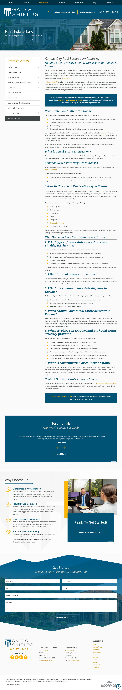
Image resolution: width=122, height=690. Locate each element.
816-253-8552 (69, 650)
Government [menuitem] (12, 98)
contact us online (76, 100)
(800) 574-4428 (63, 100)
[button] (118, 686)
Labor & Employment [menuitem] (16, 108)
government (66, 78)
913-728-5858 (43, 650)
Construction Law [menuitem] (14, 72)
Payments (96, 667)
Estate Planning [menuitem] (13, 77)
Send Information (61, 618)
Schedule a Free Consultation (90, 532)
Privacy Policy (97, 665)
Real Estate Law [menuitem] (14, 118)
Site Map (95, 662)
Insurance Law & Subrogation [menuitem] (19, 103)
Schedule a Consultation (64, 12)
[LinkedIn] (21, 657)
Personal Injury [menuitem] (13, 113)
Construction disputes (57, 223)
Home (94, 645)
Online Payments (87, 12)
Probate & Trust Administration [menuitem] (19, 82)
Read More (61, 454)
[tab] (38, 67)
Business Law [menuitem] (13, 67)
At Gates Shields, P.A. (51, 82)
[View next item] (65, 447)
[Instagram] (25, 657)
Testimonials (97, 652)
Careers (95, 657)
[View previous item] (57, 447)
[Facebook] (12, 657)
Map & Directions (46, 660)
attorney (103, 133)
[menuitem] (11, 2)
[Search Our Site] (48, 12)
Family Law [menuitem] (12, 88)
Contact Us (96, 660)
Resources (96, 650)
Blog (94, 655)
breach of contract (51, 170)
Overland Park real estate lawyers (106, 384)
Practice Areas (97, 647)
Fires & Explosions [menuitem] (14, 93)
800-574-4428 (108, 12)
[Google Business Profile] (17, 657)
